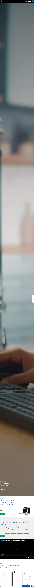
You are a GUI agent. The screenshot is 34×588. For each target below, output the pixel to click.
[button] (19, 511)
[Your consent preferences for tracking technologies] (33, 299)
